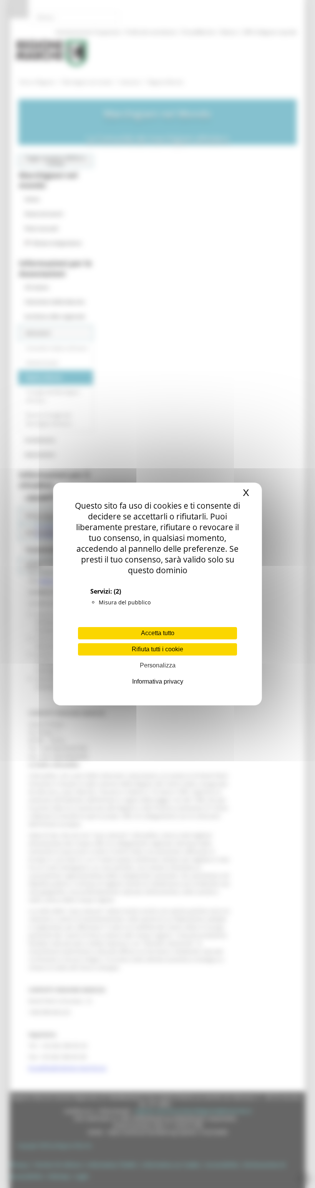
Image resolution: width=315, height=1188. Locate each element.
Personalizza (158, 665)
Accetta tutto (157, 633)
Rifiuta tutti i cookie (157, 649)
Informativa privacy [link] (157, 681)
